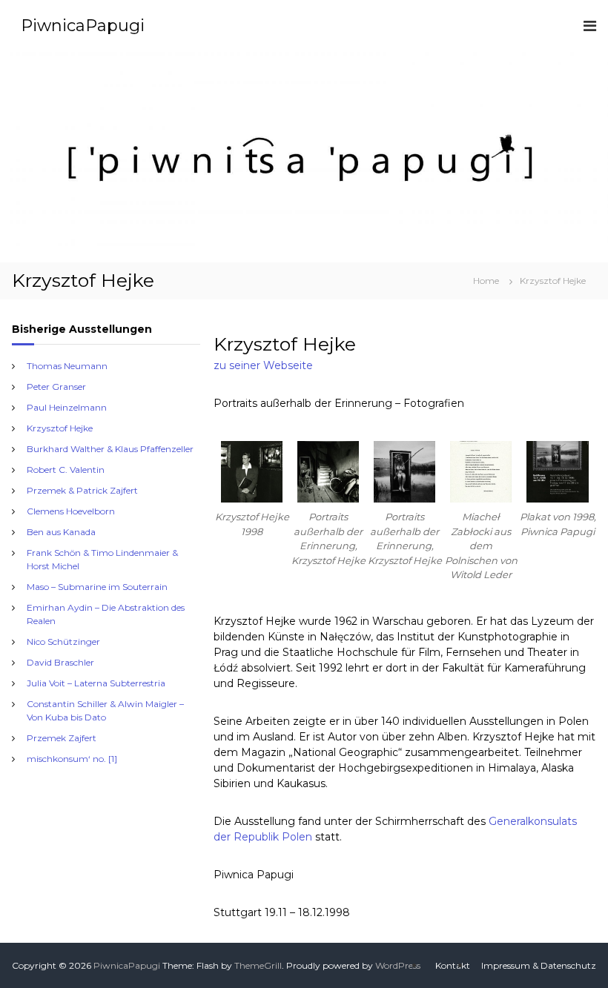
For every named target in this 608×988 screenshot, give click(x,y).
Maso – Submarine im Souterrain (97, 586)
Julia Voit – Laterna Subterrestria (96, 683)
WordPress (397, 965)
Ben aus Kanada (61, 531)
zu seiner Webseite (263, 365)
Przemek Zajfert (61, 737)
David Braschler (60, 662)
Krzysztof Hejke (60, 428)
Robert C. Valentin (66, 469)
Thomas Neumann (67, 365)
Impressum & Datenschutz (538, 965)
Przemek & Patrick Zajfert (82, 490)
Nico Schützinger (63, 641)
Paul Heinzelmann (67, 407)
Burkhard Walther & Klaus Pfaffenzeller (110, 448)
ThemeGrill (258, 965)
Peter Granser (56, 386)
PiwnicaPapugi (83, 26)
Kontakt (452, 965)
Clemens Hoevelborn (71, 511)
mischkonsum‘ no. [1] (72, 758)
